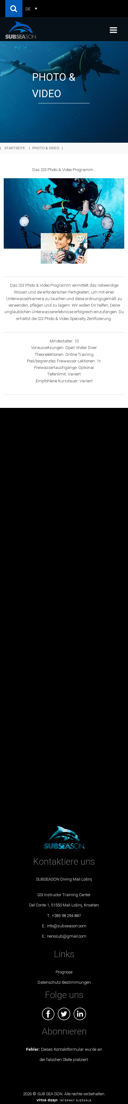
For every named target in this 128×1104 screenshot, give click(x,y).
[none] (31, 8)
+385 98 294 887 (66, 915)
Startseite (14, 148)
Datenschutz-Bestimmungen (64, 982)
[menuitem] (31, 8)
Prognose (64, 972)
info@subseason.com (66, 926)
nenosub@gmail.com (66, 936)
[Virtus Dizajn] (64, 1100)
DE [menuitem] (27, 8)
